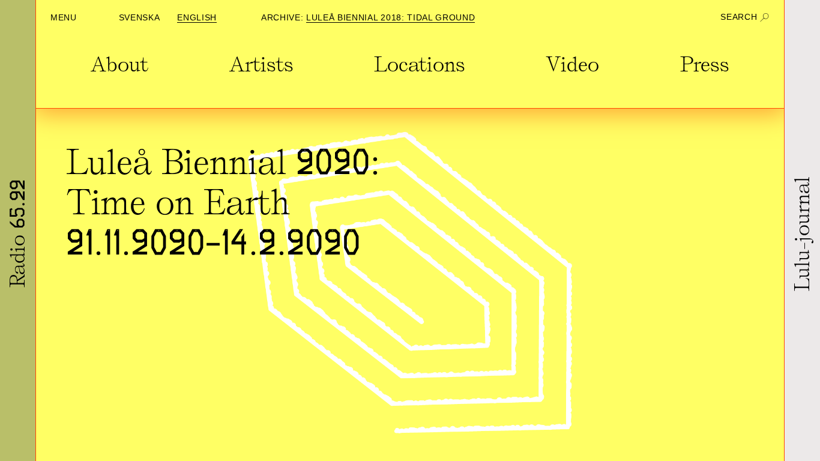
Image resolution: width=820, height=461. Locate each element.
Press (704, 65)
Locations (419, 65)
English (197, 17)
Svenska (139, 17)
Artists (261, 65)
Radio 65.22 (18, 233)
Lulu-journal (803, 233)
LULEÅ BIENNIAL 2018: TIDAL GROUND (390, 17)
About (119, 65)
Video (572, 65)
